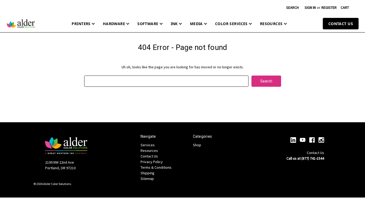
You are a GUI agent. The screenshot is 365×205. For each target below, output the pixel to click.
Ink (174, 23)
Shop (197, 145)
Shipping (147, 173)
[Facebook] (312, 140)
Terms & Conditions (156, 167)
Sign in (310, 7)
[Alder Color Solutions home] (20, 23)
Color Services (231, 23)
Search (292, 7)
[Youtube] (302, 140)
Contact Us (340, 23)
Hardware (114, 23)
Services (148, 145)
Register (329, 7)
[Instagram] (321, 140)
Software (147, 23)
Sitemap (147, 178)
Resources (271, 23)
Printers (81, 23)
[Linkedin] (293, 140)
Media (196, 23)
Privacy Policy (152, 161)
